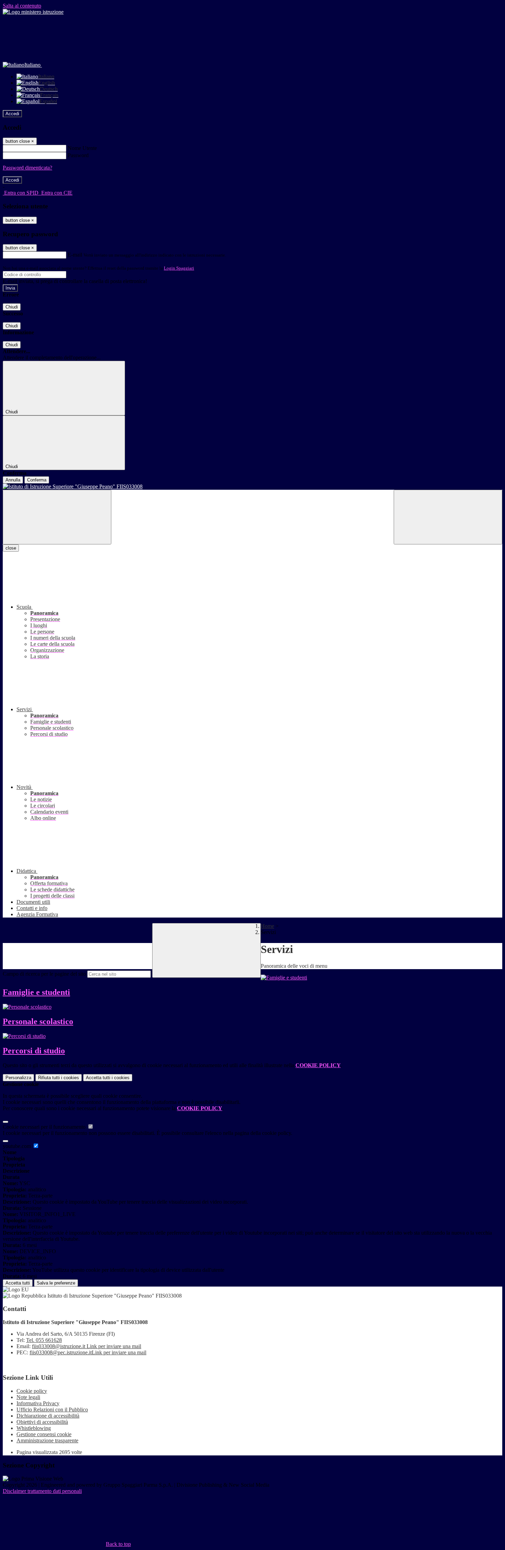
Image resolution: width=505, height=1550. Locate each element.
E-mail (75, 255)
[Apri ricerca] (448, 517)
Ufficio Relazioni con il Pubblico (52, 1409)
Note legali (28, 1397)
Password (78, 155)
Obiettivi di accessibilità (42, 1422)
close (10, 548)
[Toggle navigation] (57, 517)
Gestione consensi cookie (43, 1434)
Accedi (12, 113)
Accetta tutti (108, 1077)
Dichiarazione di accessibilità (47, 1416)
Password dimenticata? (27, 168)
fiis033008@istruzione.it (86, 1346)
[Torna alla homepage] (252, 487)
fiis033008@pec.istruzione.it (88, 1352)
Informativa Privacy (37, 1403)
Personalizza (18, 1077)
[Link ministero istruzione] (33, 12)
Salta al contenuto (22, 6)
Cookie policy (31, 1391)
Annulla (12, 480)
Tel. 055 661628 (44, 1340)
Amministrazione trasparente (47, 1440)
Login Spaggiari (179, 268)
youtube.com (17, 1146)
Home (267, 926)
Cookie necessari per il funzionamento (45, 1127)
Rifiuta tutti (58, 1077)
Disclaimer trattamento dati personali (42, 1491)
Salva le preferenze (56, 1283)
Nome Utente (82, 148)
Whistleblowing (33, 1428)
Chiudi (11, 307)
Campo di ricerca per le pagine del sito (44, 974)
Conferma (36, 480)
